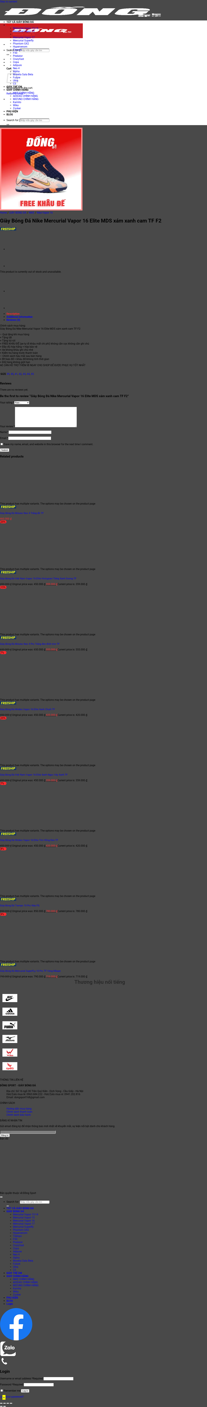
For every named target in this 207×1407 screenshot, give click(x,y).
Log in (25, 1391)
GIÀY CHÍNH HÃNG (17, 89)
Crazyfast (18, 59)
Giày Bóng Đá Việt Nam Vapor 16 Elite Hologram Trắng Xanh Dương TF (38, 578)
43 (24, 374)
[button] (7, 44)
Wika (16, 105)
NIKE (31, 212)
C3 (14, 83)
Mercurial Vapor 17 (24, 37)
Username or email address (21, 1378)
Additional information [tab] (19, 316)
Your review (7, 426)
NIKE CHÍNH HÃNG (23, 92)
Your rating (7, 402)
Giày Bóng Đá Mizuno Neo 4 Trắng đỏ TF (22, 513)
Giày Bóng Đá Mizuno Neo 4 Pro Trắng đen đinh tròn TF (30, 643)
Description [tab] (13, 313)
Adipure (17, 65)
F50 (15, 52)
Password (11, 1384)
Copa (16, 62)
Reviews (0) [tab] (13, 319)
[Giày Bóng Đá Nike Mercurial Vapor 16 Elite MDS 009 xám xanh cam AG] (14, 266)
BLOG (9, 114)
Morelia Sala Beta (23, 74)
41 (16, 374)
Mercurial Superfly (23, 40)
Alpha (16, 1257)
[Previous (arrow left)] (1, 1406)
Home (3, 212)
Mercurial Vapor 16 (24, 34)
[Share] (7, 1403)
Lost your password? (12, 1396)
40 (12, 374)
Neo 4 (16, 68)
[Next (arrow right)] (4, 1406)
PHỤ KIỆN (12, 111)
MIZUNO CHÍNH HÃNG (25, 99)
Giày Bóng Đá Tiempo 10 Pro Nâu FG (19, 905)
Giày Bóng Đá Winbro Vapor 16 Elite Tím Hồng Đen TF (29, 840)
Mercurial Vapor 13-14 (25, 28)
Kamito (17, 102)
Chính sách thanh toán (19, 1111)
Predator (18, 55)
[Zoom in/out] (1, 1403)
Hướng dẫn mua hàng (19, 1108)
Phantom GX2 (21, 43)
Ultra (15, 1266)
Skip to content (8, 1)
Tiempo (17, 49)
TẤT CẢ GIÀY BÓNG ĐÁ (20, 22)
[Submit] (7, 54)
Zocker (17, 108)
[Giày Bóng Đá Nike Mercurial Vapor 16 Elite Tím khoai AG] (14, 249)
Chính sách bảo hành (18, 1114)
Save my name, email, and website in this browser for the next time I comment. (48, 444)
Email (4, 438)
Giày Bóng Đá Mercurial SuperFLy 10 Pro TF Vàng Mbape (30, 970)
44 (28, 374)
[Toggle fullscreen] (4, 1403)
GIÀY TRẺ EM (14, 86)
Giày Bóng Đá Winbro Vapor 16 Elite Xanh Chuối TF (27, 709)
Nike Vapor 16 (45, 212)
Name (4, 432)
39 (8, 374)
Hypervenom (20, 46)
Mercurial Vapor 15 (24, 31)
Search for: (12, 50)
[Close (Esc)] (11, 1403)
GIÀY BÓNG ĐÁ (15, 25)
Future (16, 1263)
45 (32, 374)
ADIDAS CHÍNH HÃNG (25, 96)
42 (20, 374)
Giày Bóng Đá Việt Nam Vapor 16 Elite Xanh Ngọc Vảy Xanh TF (34, 774)
